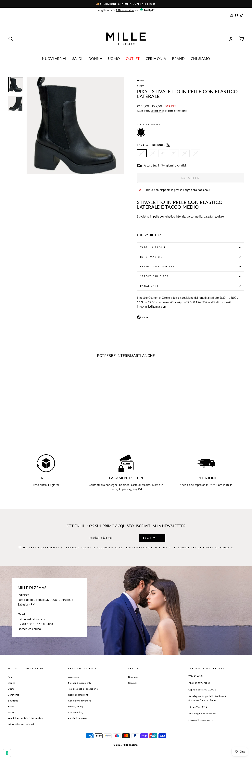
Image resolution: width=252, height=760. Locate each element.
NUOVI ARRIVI (54, 58)
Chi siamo (200, 58)
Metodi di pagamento (80, 682)
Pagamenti (149, 286)
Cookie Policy (75, 712)
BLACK (141, 132)
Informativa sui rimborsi (21, 724)
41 (163, 153)
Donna (95, 58)
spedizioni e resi (155, 276)
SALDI (77, 58)
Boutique (13, 700)
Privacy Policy (79, 547)
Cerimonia (156, 58)
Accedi (11, 712)
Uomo (114, 58)
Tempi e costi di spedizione (83, 688)
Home (140, 80)
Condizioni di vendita (80, 700)
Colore (148, 124)
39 (152, 153)
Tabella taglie (153, 247)
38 (195, 153)
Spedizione (157, 110)
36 (174, 153)
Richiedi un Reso (77, 718)
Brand (178, 58)
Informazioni (152, 257)
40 (141, 153)
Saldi (10, 676)
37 (184, 153)
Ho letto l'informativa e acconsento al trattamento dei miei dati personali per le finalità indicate (128, 547)
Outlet (133, 58)
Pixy (140, 86)
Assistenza (74, 676)
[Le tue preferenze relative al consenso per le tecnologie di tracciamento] (7, 753)
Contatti (132, 682)
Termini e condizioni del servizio (25, 718)
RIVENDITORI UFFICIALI (159, 266)
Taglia (151, 144)
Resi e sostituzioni (78, 694)
